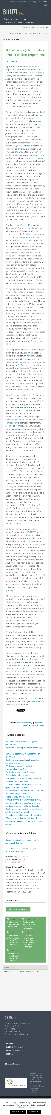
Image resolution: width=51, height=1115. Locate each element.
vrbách (8, 535)
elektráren (36, 701)
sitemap (32, 2)
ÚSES (32, 532)
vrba (14, 538)
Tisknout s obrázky (24, 722)
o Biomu (30, 23)
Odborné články (11, 39)
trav (7, 124)
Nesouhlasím (18, 1112)
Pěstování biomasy (14, 851)
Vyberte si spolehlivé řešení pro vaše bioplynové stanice (13, 940)
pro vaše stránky (14, 1050)
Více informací (29, 1107)
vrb (32, 225)
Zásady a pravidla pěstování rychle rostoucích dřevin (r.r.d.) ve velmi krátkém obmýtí (24, 821)
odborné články (44, 27)
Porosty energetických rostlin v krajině (23, 815)
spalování (9, 149)
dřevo (33, 289)
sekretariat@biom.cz (20, 1034)
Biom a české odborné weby (30, 972)
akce (26, 19)
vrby (21, 152)
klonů (40, 158)
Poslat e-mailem (38, 725)
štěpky (18, 668)
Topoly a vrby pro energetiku (18, 797)
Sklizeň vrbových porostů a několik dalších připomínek (28, 33)
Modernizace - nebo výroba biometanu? (13, 924)
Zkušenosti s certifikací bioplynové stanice (13, 956)
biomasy (27, 106)
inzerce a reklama (18, 2)
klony (16, 456)
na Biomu (7, 972)
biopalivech (10, 69)
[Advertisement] (20, 992)
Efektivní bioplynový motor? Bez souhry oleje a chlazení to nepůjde (28, 941)
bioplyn (33, 27)
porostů (23, 76)
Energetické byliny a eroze (17, 775)
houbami (31, 356)
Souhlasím (34, 1112)
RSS (45, 5)
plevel (27, 560)
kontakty (43, 2)
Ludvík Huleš (11, 61)
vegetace (27, 237)
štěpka (41, 73)
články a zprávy (11, 19)
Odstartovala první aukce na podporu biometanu (28, 925)
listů (30, 283)
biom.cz (25, 27)
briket (30, 671)
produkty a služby (13, 23)
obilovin (37, 121)
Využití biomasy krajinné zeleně (20, 772)
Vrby (7, 596)
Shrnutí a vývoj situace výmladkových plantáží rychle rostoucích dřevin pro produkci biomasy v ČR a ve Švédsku (23, 803)
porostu (23, 362)
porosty (34, 155)
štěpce (40, 69)
